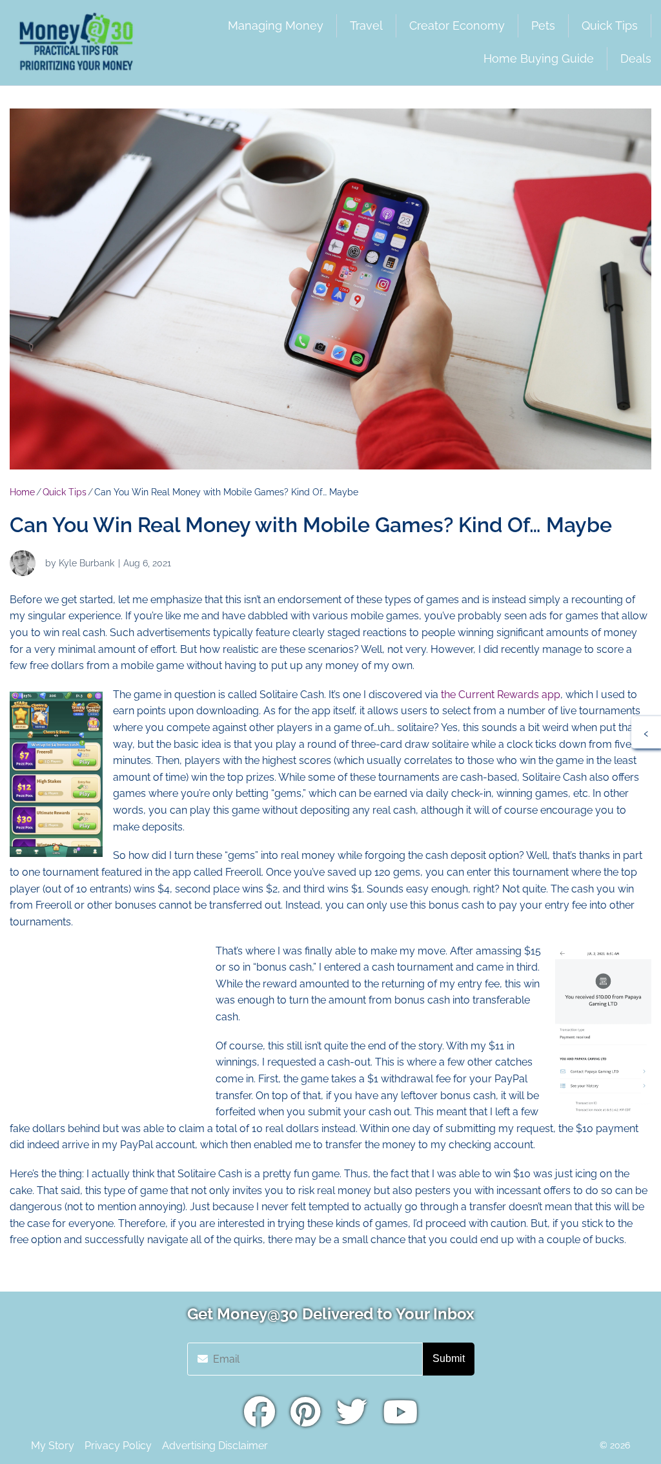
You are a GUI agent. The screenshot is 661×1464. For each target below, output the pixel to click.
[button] (646, 732)
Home (22, 492)
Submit (448, 1358)
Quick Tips (64, 492)
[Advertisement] (106, 1023)
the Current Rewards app (500, 694)
